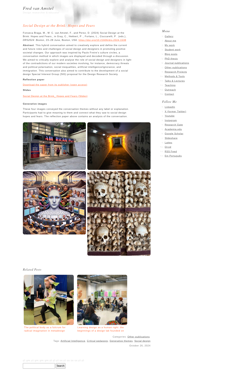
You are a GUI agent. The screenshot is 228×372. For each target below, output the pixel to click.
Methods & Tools (175, 76)
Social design (142, 341)
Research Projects (176, 71)
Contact (169, 94)
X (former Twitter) (175, 111)
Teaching (170, 85)
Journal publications (177, 63)
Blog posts (171, 54)
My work (170, 45)
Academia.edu (173, 129)
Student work (173, 49)
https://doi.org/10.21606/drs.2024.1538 (102, 40)
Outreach (170, 89)
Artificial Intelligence (73, 341)
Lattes (168, 142)
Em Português (173, 155)
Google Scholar (174, 133)
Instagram (171, 120)
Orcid (168, 147)
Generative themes (121, 341)
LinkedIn (170, 107)
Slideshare (171, 138)
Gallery (169, 36)
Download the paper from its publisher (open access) (55, 84)
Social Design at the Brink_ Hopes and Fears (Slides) (55, 96)
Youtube (170, 115)
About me (170, 40)
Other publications (139, 336)
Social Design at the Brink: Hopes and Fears (59, 25)
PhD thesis (171, 58)
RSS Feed (171, 151)
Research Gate (174, 124)
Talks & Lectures (175, 80)
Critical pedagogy (97, 341)
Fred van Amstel (38, 8)
